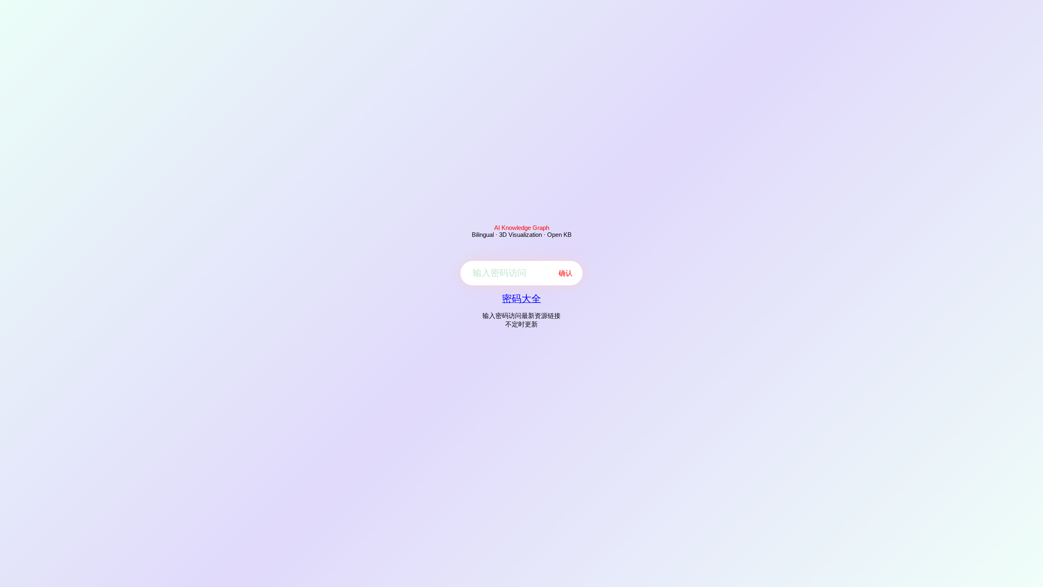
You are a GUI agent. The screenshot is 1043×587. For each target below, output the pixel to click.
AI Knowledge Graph (521, 227)
